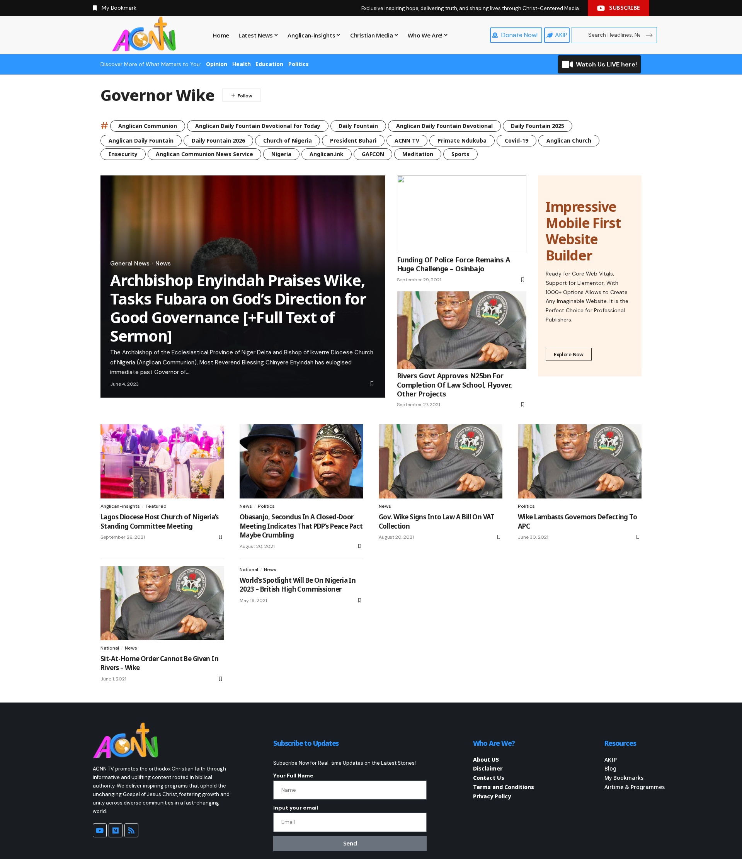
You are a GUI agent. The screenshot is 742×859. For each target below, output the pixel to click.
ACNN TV (407, 140)
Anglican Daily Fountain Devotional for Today (257, 125)
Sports (460, 154)
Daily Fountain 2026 (218, 140)
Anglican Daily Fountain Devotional (444, 125)
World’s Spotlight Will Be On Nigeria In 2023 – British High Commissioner (298, 585)
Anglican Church (568, 140)
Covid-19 (516, 140)
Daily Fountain (358, 125)
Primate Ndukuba (462, 140)
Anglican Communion (147, 125)
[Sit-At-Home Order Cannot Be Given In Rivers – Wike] (162, 603)
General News (130, 263)
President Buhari (353, 140)
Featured (156, 506)
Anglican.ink (327, 154)
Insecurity (123, 154)
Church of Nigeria (287, 140)
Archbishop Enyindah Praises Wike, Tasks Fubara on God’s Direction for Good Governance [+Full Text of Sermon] (238, 307)
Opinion (216, 64)
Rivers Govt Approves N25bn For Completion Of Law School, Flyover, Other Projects (454, 384)
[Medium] (116, 830)
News (163, 263)
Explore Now (569, 354)
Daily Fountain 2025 (537, 125)
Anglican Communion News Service (204, 154)
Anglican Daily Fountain (141, 140)
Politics (298, 64)
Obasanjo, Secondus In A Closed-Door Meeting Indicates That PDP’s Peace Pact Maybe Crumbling (301, 526)
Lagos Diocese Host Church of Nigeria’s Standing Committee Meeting (159, 521)
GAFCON (373, 154)
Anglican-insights (120, 506)
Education (269, 64)
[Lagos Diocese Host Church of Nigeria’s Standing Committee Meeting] (162, 461)
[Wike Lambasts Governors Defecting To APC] (580, 461)
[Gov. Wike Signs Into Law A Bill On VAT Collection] (440, 461)
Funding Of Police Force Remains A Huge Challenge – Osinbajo (453, 264)
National (109, 648)
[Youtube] (100, 830)
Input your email (295, 807)
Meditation (417, 154)
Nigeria (281, 154)
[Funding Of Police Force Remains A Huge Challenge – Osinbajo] (461, 214)
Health (241, 64)
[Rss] (131, 830)
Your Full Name (293, 775)
